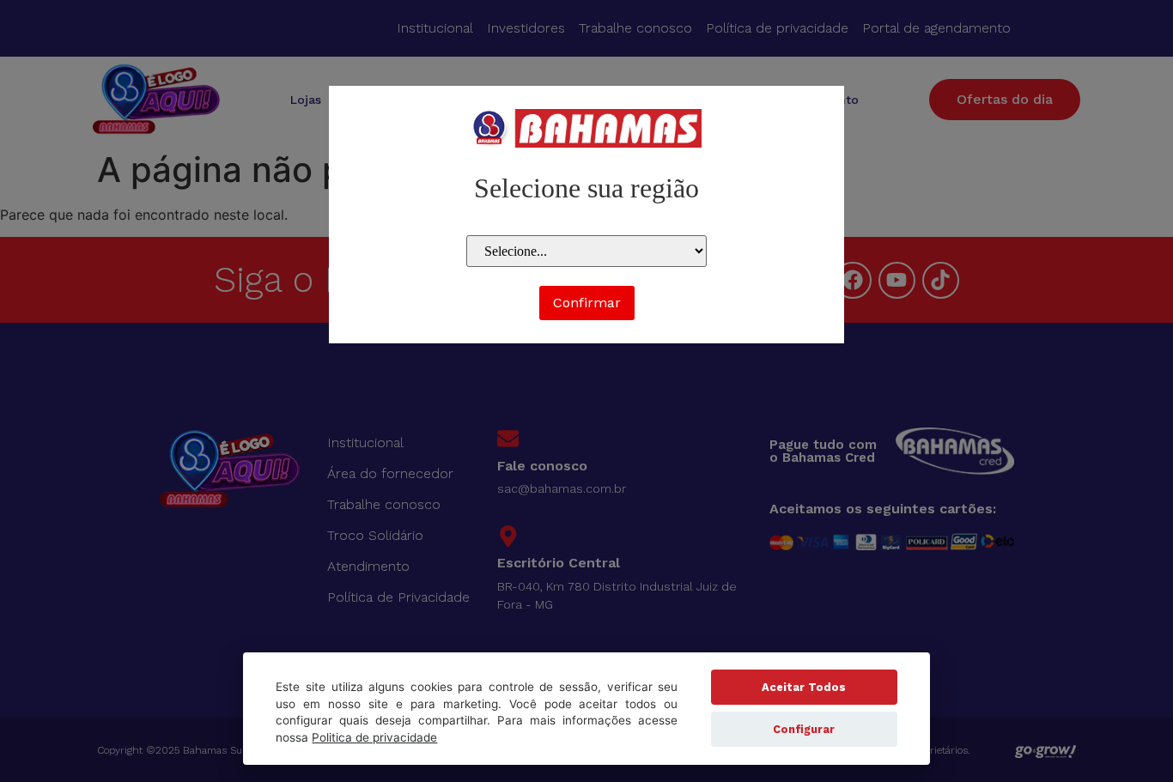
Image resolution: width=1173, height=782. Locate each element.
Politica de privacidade (374, 737)
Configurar (804, 729)
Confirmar (587, 302)
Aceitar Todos (804, 687)
